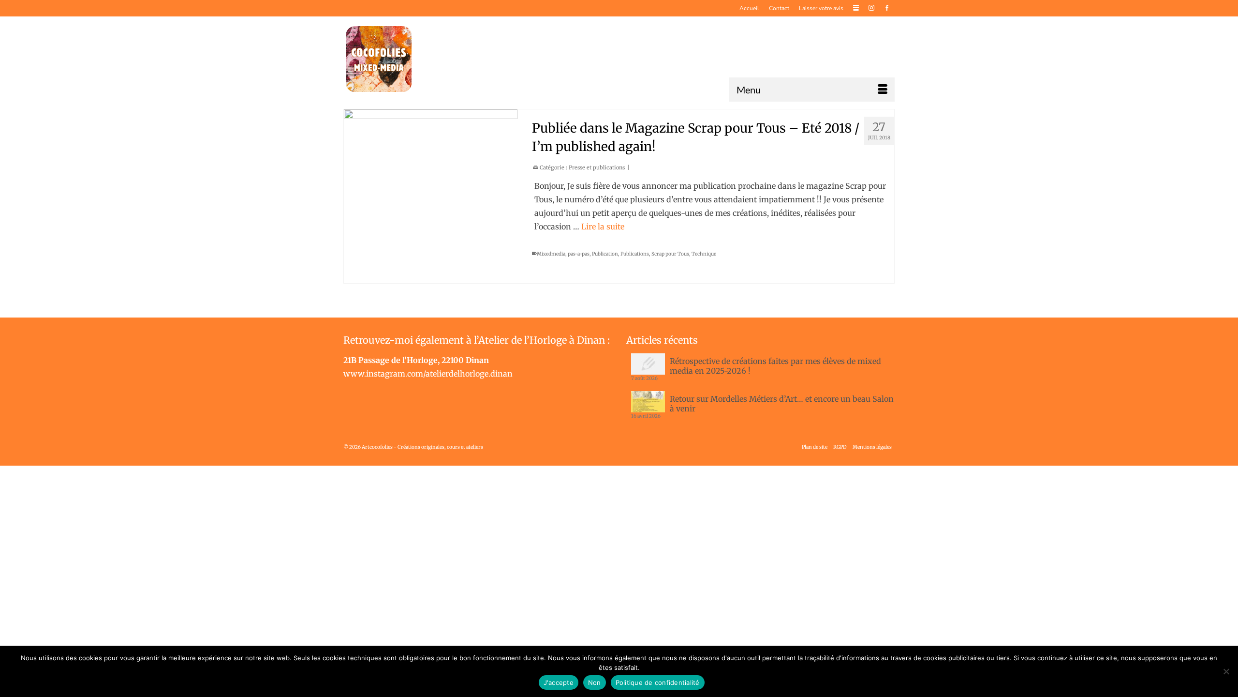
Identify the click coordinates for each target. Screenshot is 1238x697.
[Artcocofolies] (379, 59)
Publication (605, 254)
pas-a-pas (579, 254)
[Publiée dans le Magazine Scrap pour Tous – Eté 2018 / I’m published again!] (430, 196)
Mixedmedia (551, 254)
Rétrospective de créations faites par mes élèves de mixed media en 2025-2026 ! (775, 366)
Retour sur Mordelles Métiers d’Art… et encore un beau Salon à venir (782, 403)
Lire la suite (602, 226)
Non (594, 682)
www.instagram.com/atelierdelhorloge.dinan (428, 374)
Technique (704, 254)
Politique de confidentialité (658, 682)
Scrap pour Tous (670, 254)
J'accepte (559, 682)
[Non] (1226, 671)
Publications (634, 254)
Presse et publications (597, 167)
